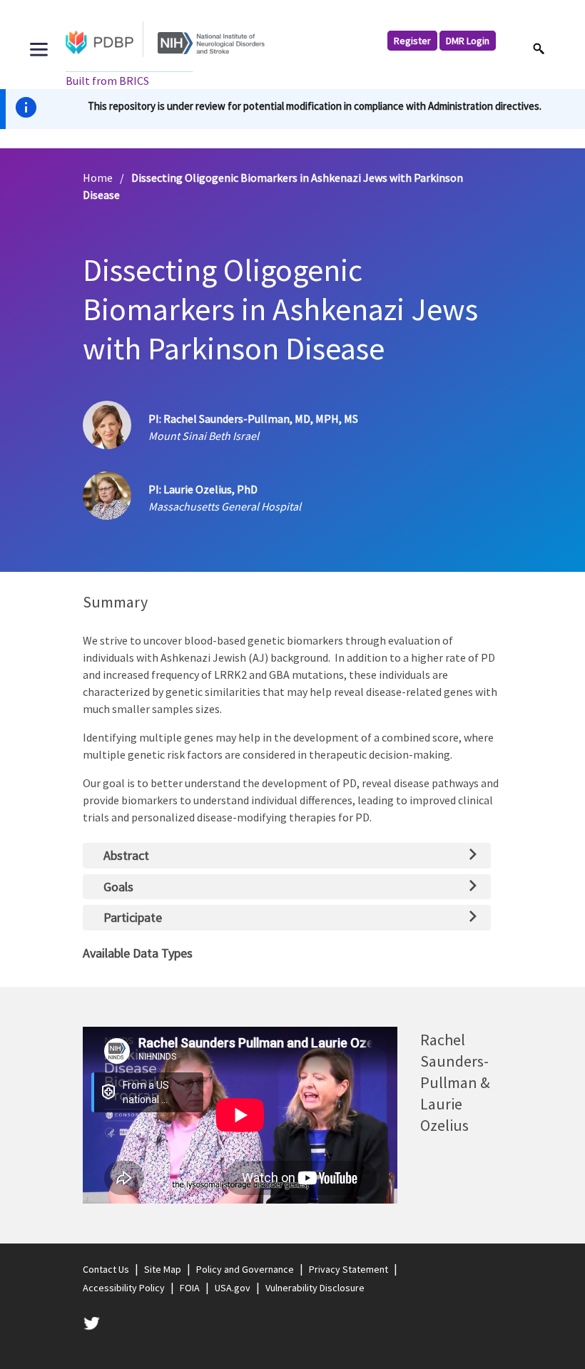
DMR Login (467, 40)
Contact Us (106, 1269)
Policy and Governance (245, 1269)
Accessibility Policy (124, 1287)
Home (98, 177)
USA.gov (232, 1287)
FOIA (190, 1287)
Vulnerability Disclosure (315, 1287)
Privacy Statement (348, 1269)
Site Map (162, 1269)
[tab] (287, 855)
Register (412, 40)
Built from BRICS (107, 80)
